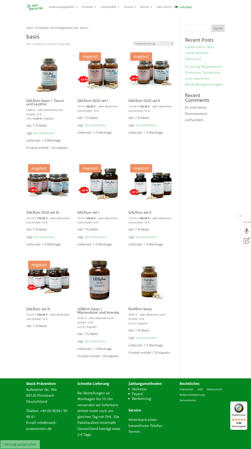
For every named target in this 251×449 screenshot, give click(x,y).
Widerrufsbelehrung (192, 395)
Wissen (144, 7)
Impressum (186, 389)
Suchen (218, 28)
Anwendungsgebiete (61, 7)
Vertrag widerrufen (20, 444)
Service (128, 7)
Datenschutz (214, 389)
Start (29, 27)
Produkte (87, 7)
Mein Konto (164, 7)
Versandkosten (44, 133)
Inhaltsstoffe (108, 7)
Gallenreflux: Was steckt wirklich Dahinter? (199, 53)
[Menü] (245, 403)
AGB (200, 389)
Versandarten (188, 400)
